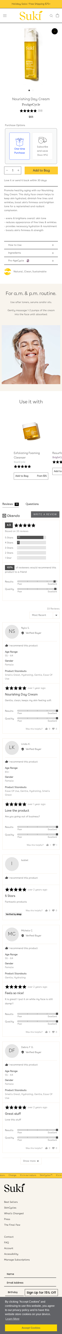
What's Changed (14, 1213)
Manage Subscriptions (17, 1260)
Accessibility (11, 1254)
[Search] (51, 15)
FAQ (6, 1242)
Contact (9, 1237)
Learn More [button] (12, 1318)
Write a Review (45, 514)
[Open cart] (57, 15)
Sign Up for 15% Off (41, 1292)
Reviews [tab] (10, 504)
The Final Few (12, 1225)
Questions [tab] (32, 504)
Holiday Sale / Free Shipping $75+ (31, 4)
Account (8, 1248)
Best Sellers (11, 1202)
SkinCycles (10, 1208)
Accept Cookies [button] (31, 1327)
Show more (29, 1161)
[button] (31, 110)
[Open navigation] (5, 15)
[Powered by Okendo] (11, 516)
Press (7, 1219)
